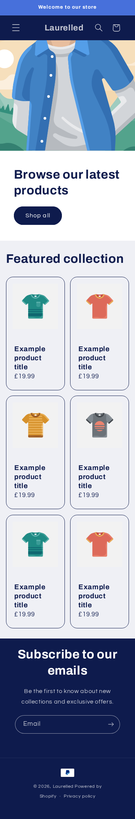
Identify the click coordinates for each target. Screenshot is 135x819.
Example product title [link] (30, 358)
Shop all (38, 215)
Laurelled (63, 786)
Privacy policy (79, 796)
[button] (15, 27)
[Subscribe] (111, 724)
